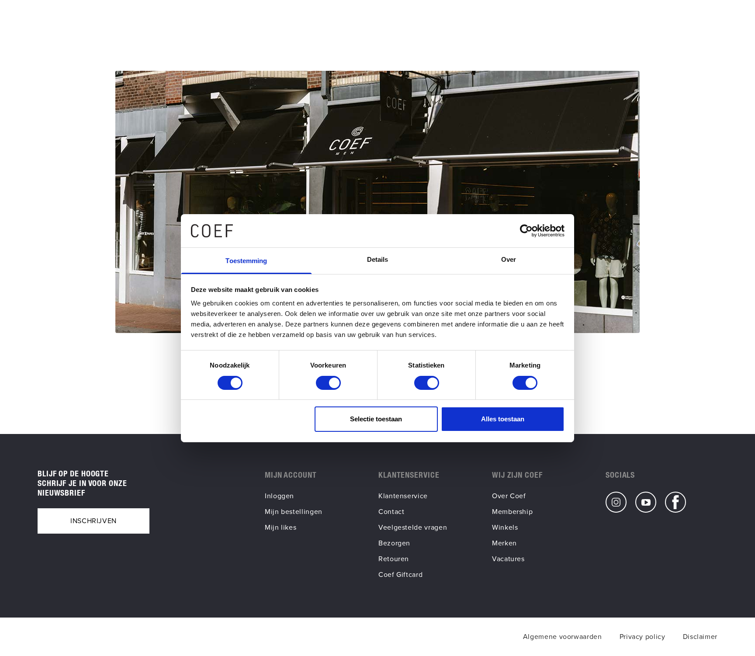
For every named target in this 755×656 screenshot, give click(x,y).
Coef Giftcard (400, 574)
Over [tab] (508, 259)
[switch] (328, 383)
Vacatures (508, 559)
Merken (504, 543)
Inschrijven (93, 521)
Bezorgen (394, 543)
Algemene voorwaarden (562, 637)
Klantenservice (403, 496)
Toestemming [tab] (246, 260)
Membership (512, 512)
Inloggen (279, 496)
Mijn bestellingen (293, 512)
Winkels (505, 527)
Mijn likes (280, 527)
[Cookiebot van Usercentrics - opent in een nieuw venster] (526, 230)
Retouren (393, 559)
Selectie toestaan (376, 419)
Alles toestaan (502, 419)
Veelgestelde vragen (412, 527)
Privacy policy (642, 637)
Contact (391, 512)
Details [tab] (377, 259)
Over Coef (509, 496)
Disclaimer (700, 637)
